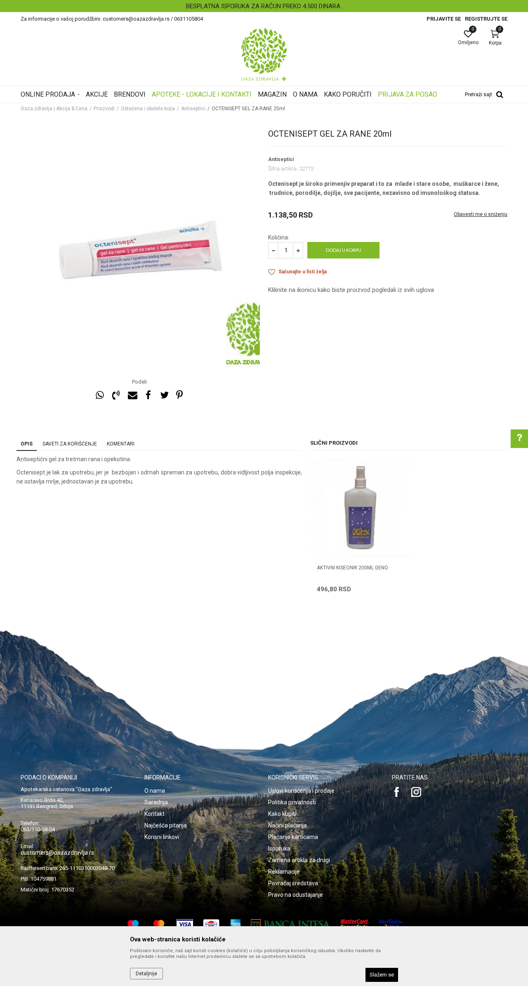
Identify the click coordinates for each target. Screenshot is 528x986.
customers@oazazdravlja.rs (57, 852)
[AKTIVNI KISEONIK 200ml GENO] (360, 508)
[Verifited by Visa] (391, 924)
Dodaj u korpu (343, 250)
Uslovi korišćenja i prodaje (301, 790)
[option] (264, 6)
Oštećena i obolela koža (148, 108)
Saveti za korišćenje (69, 444)
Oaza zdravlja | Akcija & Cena (54, 108)
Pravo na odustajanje (295, 894)
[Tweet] (164, 395)
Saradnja (156, 802)
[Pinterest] (179, 395)
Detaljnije (146, 974)
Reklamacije (284, 871)
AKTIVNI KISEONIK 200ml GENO (352, 568)
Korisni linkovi (161, 837)
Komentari (120, 444)
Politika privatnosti (292, 802)
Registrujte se (486, 19)
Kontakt (154, 814)
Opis (27, 444)
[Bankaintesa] (290, 924)
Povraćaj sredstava (293, 883)
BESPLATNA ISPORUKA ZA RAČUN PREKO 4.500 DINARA (263, 6)
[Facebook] (148, 395)
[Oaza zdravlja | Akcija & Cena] (264, 54)
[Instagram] (416, 792)
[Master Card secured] (354, 924)
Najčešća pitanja (165, 825)
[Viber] (116, 395)
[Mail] (132, 395)
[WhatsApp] (100, 395)
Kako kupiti (282, 814)
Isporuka (279, 848)
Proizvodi (104, 108)
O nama (154, 790)
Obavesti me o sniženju (480, 214)
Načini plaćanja (287, 825)
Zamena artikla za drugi (299, 860)
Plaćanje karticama (293, 837)
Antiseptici (193, 108)
